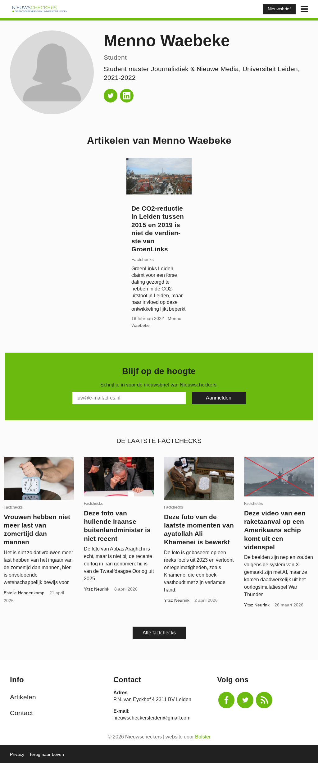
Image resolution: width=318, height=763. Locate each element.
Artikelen (23, 697)
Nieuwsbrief (279, 8)
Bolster (203, 736)
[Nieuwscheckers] (40, 9)
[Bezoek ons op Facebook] (226, 700)
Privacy (17, 754)
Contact (21, 712)
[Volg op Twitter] (110, 96)
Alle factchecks (159, 632)
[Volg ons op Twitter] (245, 700)
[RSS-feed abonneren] (264, 700)
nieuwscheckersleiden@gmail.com (151, 717)
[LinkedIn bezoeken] (127, 96)
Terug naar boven (46, 754)
